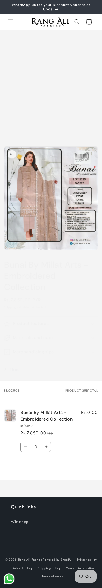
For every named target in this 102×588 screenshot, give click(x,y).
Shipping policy (49, 568)
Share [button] (15, 369)
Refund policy (22, 568)
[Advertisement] (51, 84)
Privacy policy (87, 559)
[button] (11, 22)
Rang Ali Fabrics (30, 559)
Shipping (10, 307)
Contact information (80, 568)
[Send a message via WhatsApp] (9, 578)
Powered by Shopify (57, 559)
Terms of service (53, 576)
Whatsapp (20, 521)
